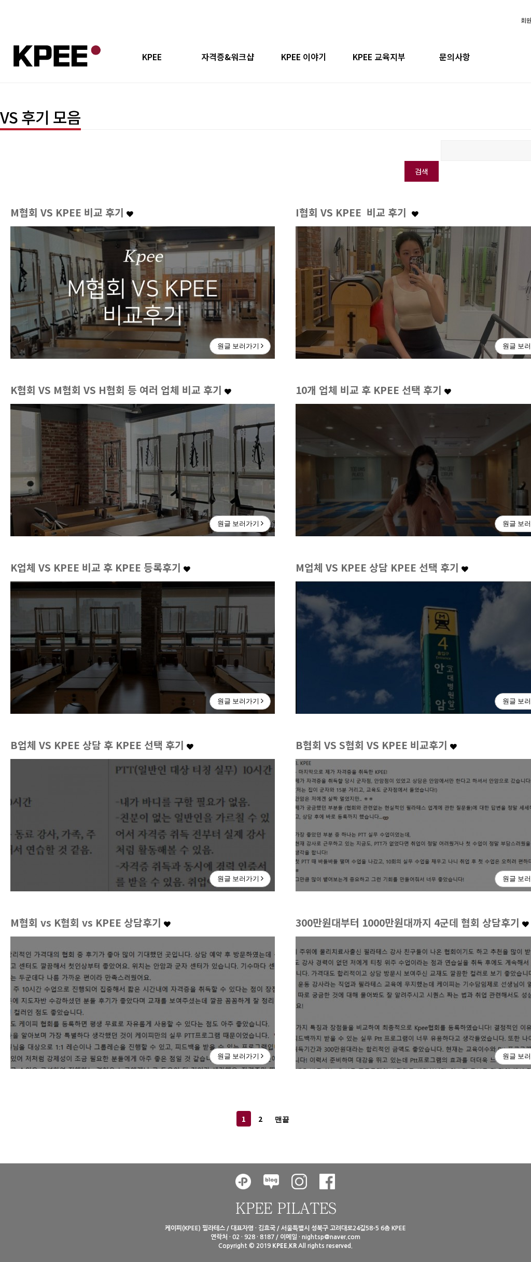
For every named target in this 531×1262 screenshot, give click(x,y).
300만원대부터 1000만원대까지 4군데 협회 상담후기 (409, 922)
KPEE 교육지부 (379, 56)
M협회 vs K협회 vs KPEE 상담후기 (87, 922)
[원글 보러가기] (142, 291)
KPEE (152, 56)
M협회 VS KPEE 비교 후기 (68, 212)
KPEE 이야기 (303, 56)
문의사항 (454, 56)
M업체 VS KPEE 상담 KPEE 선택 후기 (379, 567)
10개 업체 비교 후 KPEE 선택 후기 (370, 390)
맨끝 (282, 1119)
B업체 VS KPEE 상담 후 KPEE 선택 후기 (98, 745)
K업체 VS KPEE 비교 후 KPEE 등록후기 (97, 567)
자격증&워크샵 (227, 56)
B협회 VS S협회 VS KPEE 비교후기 (373, 745)
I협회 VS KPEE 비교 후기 (354, 212)
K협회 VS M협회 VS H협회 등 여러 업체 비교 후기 (117, 390)
